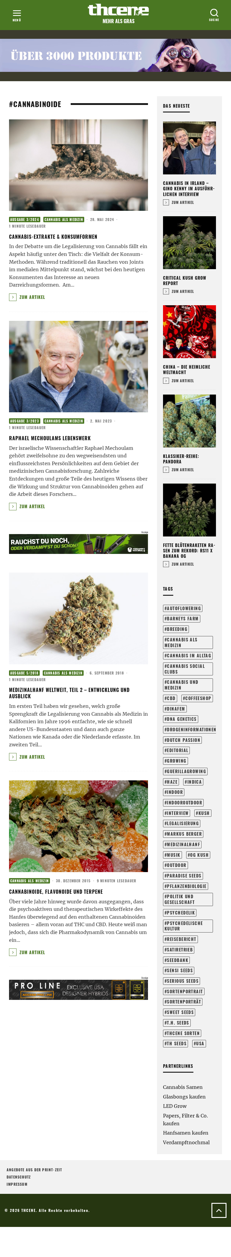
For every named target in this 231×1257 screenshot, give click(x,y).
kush (204, 813)
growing (176, 761)
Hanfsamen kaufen (185, 1133)
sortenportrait (185, 991)
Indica (194, 782)
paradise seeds (184, 875)
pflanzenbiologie (186, 886)
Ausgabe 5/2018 (24, 673)
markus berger (184, 834)
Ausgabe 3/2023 (24, 421)
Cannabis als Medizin (64, 219)
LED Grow (174, 1106)
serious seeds (183, 981)
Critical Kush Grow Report (184, 280)
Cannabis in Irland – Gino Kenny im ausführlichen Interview (188, 188)
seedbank (177, 960)
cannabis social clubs (185, 669)
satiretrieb (180, 949)
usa (200, 1043)
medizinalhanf (183, 844)
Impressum (17, 1184)
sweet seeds (180, 1012)
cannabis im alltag (189, 655)
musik (173, 855)
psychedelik (181, 912)
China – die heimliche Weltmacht (186, 369)
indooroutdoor (184, 802)
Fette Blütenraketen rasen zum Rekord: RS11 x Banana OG (189, 550)
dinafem (176, 708)
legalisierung (183, 823)
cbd (171, 698)
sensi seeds (180, 970)
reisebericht (181, 939)
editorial (177, 750)
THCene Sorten (183, 1033)
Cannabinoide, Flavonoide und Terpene (56, 891)
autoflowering (184, 608)
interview (178, 813)
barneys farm (183, 618)
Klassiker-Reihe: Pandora (181, 459)
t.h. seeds (178, 1022)
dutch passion (183, 740)
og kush (199, 855)
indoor (175, 792)
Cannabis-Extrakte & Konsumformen (53, 236)
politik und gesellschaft (180, 899)
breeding (177, 629)
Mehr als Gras (118, 21)
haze (172, 782)
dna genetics (181, 719)
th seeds (176, 1043)
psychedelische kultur (184, 926)
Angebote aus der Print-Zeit (34, 1169)
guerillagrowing (186, 771)
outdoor (176, 865)
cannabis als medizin (181, 642)
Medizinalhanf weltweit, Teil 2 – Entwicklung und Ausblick (69, 693)
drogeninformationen (191, 729)
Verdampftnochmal (186, 1142)
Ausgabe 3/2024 (24, 219)
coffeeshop (198, 698)
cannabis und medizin (182, 685)
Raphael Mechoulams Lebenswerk (50, 438)
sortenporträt (184, 1001)
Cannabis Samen (183, 1087)
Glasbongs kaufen (184, 1097)
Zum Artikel (31, 297)
